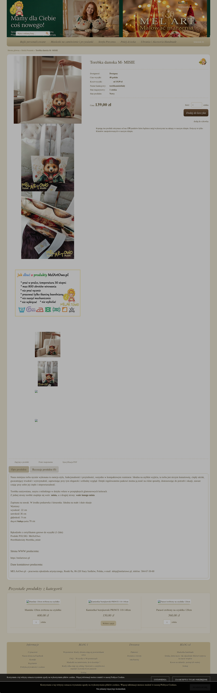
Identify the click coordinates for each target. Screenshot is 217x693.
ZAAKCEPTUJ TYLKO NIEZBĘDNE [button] (191, 679)
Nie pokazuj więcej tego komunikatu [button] (110, 688)
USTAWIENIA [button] (160, 679)
